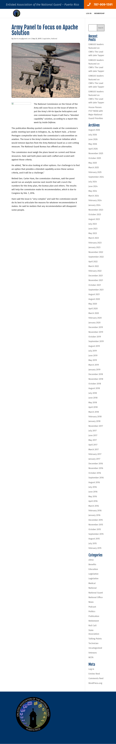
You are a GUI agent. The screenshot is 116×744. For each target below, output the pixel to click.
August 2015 (94, 538)
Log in (91, 669)
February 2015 (94, 548)
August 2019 (94, 346)
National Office (95, 597)
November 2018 (95, 379)
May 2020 (92, 304)
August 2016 (94, 482)
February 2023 (95, 242)
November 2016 (95, 468)
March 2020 (93, 313)
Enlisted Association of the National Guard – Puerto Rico (42, 5)
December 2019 (95, 327)
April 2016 (93, 501)
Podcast (92, 607)
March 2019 (93, 365)
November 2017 (95, 426)
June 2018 (92, 398)
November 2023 (95, 210)
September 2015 (96, 534)
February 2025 (95, 172)
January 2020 (94, 322)
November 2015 (95, 524)
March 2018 (93, 412)
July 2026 (92, 134)
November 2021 (95, 280)
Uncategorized (95, 648)
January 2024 (94, 205)
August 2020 (94, 299)
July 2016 (92, 487)
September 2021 (96, 289)
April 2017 (92, 444)
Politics (91, 611)
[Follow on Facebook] (13, 741)
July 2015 (92, 543)
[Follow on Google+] (22, 741)
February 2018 (95, 416)
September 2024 (96, 177)
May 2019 (92, 360)
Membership (99, 13)
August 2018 (94, 388)
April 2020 (93, 308)
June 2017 (92, 435)
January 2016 (94, 515)
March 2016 (93, 506)
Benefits (92, 564)
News (91, 602)
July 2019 (92, 351)
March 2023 (93, 238)
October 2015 (94, 529)
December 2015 (95, 520)
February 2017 (94, 454)
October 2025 (94, 158)
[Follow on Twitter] (18, 741)
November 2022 (95, 252)
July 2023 (92, 224)
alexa (91, 560)
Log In (88, 13)
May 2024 (92, 191)
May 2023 (92, 233)
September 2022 (96, 257)
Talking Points (95, 638)
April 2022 (93, 261)
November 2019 (95, 332)
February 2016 (95, 510)
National (54, 39)
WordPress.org (95, 683)
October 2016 (94, 473)
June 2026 (93, 139)
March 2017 (93, 449)
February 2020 (95, 318)
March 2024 (93, 196)
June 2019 (92, 355)
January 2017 (94, 459)
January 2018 (94, 421)
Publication (93, 616)
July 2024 (92, 181)
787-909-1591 (102, 4)
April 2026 (93, 149)
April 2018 (93, 407)
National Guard (95, 592)
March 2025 (93, 167)
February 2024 (95, 200)
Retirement (93, 621)
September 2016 (96, 477)
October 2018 (94, 383)
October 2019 (94, 336)
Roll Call (92, 625)
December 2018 (95, 374)
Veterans (92, 653)
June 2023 (92, 228)
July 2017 (92, 430)
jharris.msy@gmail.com (22, 39)
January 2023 (94, 247)
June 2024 (93, 186)
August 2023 (94, 219)
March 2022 (93, 266)
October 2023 (94, 214)
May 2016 (92, 496)
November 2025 (95, 153)
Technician (93, 643)
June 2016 (92, 491)
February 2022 (95, 271)
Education (93, 569)
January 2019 (94, 369)
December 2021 (95, 275)
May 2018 (92, 402)
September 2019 (96, 341)
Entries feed (94, 674)
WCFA (90, 657)
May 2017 (92, 440)
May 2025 (92, 163)
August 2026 (94, 130)
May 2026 (92, 144)
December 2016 (95, 463)
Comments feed (95, 678)
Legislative (46, 39)
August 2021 (94, 294)
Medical (92, 583)
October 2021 (94, 285)
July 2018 (92, 393)
